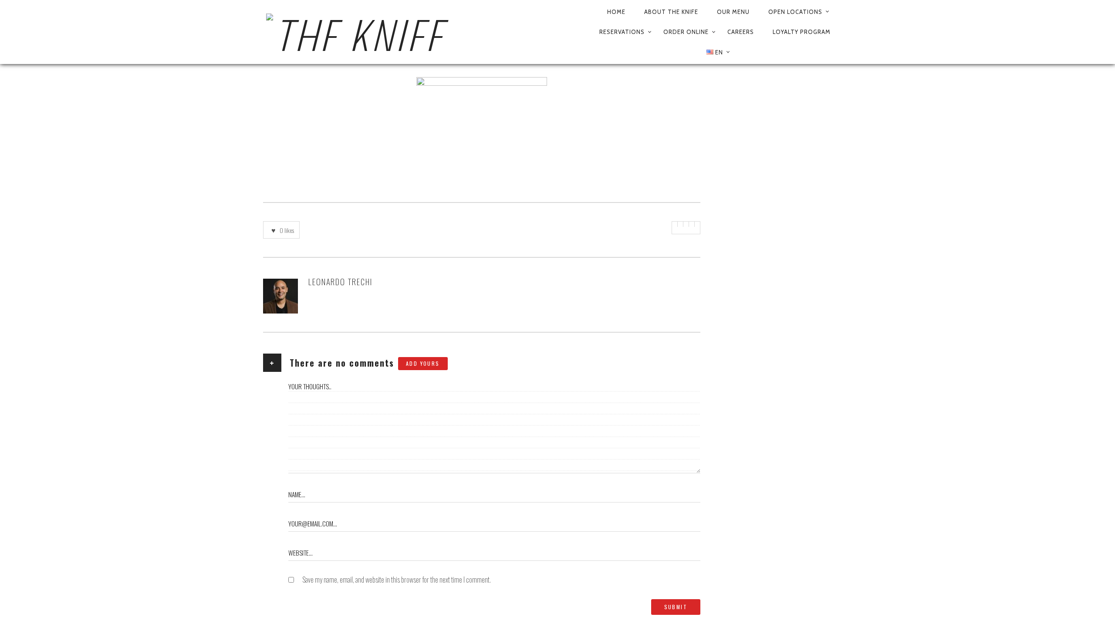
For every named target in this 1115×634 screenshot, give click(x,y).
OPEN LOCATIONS (795, 11)
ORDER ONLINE (686, 31)
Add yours (423, 363)
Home (616, 11)
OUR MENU (733, 11)
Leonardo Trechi (340, 281)
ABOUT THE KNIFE (671, 11)
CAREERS (740, 31)
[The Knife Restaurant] (420, 32)
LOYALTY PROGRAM (802, 31)
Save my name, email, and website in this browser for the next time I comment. (396, 579)
